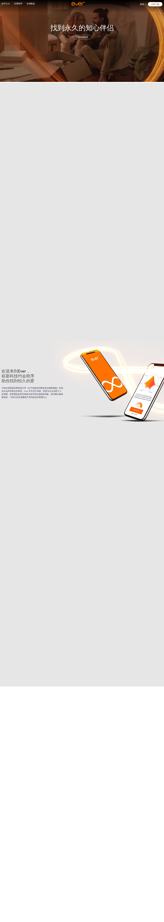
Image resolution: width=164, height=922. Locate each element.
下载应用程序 (82, 37)
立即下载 (155, 4)
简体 (142, 4)
